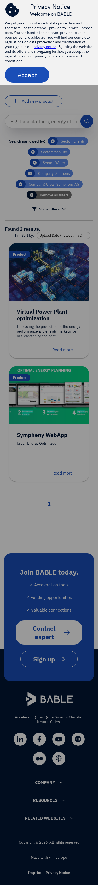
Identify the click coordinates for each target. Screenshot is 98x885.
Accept (27, 75)
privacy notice (44, 46)
